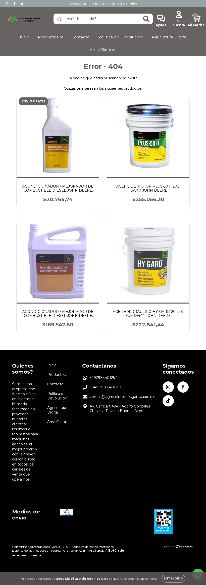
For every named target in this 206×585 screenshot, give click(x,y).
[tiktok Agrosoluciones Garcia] (22, 3)
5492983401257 (103, 377)
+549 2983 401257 (105, 387)
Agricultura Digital (169, 37)
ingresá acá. (93, 550)
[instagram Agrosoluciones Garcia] (7, 3)
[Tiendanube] (178, 547)
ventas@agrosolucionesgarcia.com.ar (122, 396)
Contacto (80, 37)
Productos (49, 37)
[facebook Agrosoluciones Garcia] (15, 3)
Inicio (24, 37)
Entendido (173, 578)
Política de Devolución (120, 37)
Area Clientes (103, 49)
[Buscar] (146, 19)
